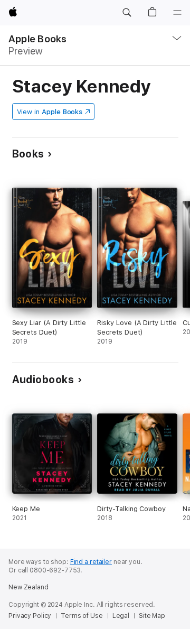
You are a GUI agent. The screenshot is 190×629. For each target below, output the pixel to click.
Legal (120, 615)
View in (50, 112)
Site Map (152, 615)
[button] (126, 12)
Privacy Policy (29, 615)
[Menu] (177, 12)
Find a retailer (91, 562)
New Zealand (28, 587)
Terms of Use (82, 615)
